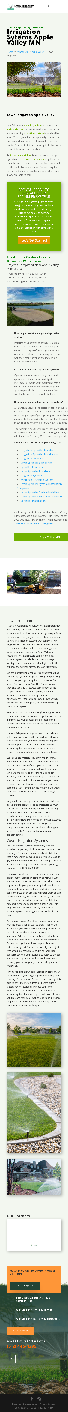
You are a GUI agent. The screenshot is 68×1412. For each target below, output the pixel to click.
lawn (36, 625)
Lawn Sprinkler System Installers (40, 492)
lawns (29, 159)
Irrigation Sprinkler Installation (39, 454)
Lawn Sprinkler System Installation (41, 496)
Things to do (48, 523)
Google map (33, 523)
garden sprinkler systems (36, 680)
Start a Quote (25, 1286)
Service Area (30, 1403)
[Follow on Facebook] (11, 1359)
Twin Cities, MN (16, 129)
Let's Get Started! (34, 240)
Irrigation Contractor (33, 458)
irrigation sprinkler (21, 155)
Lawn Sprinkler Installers (35, 471)
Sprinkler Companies (33, 467)
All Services (20, 1331)
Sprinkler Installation (33, 500)
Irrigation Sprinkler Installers (38, 450)
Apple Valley (38, 51)
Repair (43, 257)
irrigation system (34, 133)
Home (10, 51)
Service (31, 257)
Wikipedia (20, 523)
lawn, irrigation (32, 125)
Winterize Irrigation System (37, 479)
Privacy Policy (45, 1407)
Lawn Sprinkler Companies (36, 462)
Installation (15, 257)
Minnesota (22, 51)
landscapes (40, 159)
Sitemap (16, 1403)
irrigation (44, 625)
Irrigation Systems (31, 475)
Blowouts (13, 261)
